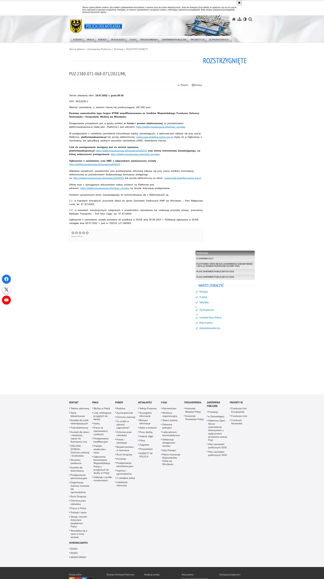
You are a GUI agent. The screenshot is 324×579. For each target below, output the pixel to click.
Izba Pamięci (169, 451)
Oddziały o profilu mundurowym (102, 480)
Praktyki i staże (79, 513)
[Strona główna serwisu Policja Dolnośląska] (234, 19)
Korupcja (121, 459)
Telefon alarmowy (80, 409)
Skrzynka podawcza (76, 462)
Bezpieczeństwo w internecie (125, 449)
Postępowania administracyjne (79, 477)
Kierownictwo (169, 409)
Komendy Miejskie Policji (193, 411)
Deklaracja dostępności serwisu (168, 443)
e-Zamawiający (205, 258)
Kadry (96, 424)
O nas (164, 403)
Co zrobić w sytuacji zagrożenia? (123, 425)
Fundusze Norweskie (236, 422)
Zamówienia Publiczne (99, 49)
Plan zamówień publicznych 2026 (215, 277)
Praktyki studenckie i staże (99, 450)
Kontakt (73, 403)
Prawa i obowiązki (121, 442)
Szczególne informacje (145, 415)
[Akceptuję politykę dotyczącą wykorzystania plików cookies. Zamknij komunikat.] (239, 2)
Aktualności (145, 403)
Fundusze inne (239, 416)
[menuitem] (78, 39)
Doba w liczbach (148, 428)
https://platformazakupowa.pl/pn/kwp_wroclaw (160, 126)
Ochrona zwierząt (125, 417)
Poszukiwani (146, 449)
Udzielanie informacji (122, 485)
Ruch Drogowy (78, 497)
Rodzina (120, 409)
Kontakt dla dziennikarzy (77, 470)
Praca (95, 403)
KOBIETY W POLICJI (145, 456)
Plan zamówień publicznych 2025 (215, 271)
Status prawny (170, 421)
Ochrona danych (78, 543)
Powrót (184, 85)
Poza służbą (145, 432)
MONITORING (78, 558)
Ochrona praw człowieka (78, 503)
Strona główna (77, 49)
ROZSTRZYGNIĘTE (137, 49)
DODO (74, 549)
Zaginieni (144, 445)
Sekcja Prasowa (147, 409)
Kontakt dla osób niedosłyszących (79, 422)
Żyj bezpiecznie (124, 413)
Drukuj (198, 85)
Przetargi (119, 49)
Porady (119, 403)
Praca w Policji (78, 509)
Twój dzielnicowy (79, 428)
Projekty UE (236, 403)
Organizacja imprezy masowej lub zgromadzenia (80, 488)
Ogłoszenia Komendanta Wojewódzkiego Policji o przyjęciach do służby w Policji (101, 465)
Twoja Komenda (192, 403)
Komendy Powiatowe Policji (194, 418)
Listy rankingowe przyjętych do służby (102, 416)
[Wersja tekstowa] (245, 19)
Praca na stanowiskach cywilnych (100, 431)
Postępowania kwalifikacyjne (101, 441)
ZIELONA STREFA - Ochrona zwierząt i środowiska (80, 451)
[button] (250, 19)
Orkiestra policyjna (167, 427)
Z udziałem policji (125, 478)
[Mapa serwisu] (239, 19)
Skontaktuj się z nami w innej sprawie (79, 534)
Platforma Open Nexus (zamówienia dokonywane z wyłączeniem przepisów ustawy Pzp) (224, 265)
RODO (74, 553)
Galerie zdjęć (146, 437)
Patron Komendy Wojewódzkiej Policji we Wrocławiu (171, 460)
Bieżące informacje (145, 422)
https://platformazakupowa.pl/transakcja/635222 (121, 150)
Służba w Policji (101, 409)
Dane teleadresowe (78, 415)
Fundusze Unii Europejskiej (239, 411)
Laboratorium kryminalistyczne (171, 434)
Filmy (142, 441)
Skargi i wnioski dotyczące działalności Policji (79, 522)
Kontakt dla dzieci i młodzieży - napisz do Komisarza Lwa (80, 437)
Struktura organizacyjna (169, 415)
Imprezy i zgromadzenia (124, 473)
